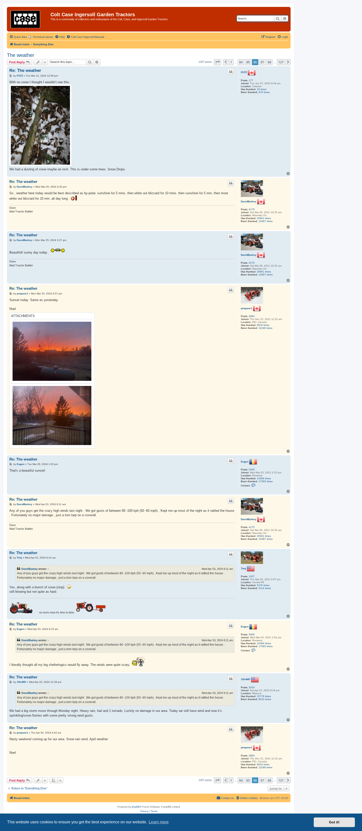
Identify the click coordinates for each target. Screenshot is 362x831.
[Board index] (29, 19)
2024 (252, 687)
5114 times (265, 588)
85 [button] (248, 62)
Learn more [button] (159, 822)
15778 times (264, 696)
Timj (243, 568)
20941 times (264, 218)
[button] (217, 62)
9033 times (265, 699)
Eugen (244, 461)
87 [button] (262, 62)
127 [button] (280, 62)
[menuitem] (40, 37)
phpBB (136, 806)
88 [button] (269, 62)
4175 (252, 209)
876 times (264, 92)
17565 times (266, 481)
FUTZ (244, 72)
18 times (261, 89)
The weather (20, 55)
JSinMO (245, 679)
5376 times (263, 585)
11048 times (265, 328)
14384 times (264, 478)
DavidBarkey (248, 201)
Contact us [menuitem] (227, 798)
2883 (252, 316)
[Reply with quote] (231, 72)
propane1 (246, 308)
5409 (252, 469)
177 (251, 80)
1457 (252, 576)
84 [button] (241, 62)
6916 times (263, 325)
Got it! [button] (334, 822)
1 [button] (231, 62)
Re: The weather (25, 70)
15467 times (266, 221)
